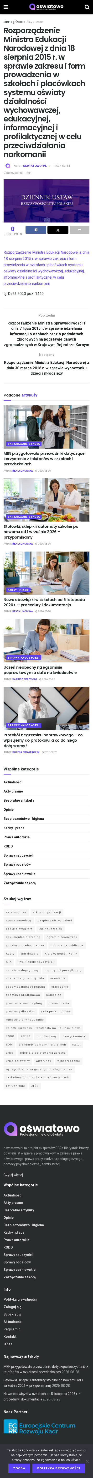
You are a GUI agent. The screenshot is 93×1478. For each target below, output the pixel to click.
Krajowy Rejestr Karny (61, 954)
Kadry (10, 954)
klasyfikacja (30, 954)
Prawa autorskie (17, 837)
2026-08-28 (44, 471)
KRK (9, 962)
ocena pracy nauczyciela (25, 978)
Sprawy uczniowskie (20, 874)
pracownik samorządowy (24, 1003)
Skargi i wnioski (74, 1036)
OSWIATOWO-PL (35, 165)
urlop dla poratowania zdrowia (43, 1053)
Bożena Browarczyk (25, 752)
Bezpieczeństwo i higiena (24, 818)
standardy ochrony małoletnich (42, 1045)
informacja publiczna (67, 945)
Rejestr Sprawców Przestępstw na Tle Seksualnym (43, 1028)
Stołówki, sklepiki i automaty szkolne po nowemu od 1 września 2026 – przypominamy (41, 532)
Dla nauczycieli (50, 929)
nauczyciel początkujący (63, 970)
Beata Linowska (22, 471)
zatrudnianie (15, 1086)
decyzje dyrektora (19, 929)
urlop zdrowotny (18, 1061)
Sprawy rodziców (17, 864)
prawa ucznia (59, 1003)
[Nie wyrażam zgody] (87, 1461)
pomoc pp (54, 995)
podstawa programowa (23, 995)
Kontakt (10, 1336)
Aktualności (13, 782)
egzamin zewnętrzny (61, 937)
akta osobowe (16, 912)
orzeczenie (59, 987)
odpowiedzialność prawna (25, 987)
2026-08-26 (48, 679)
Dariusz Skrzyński (24, 679)
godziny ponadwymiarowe (25, 945)
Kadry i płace (18, 590)
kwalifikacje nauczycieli (36, 962)
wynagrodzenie (68, 1061)
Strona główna (13, 22)
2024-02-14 (62, 165)
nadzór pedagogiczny (22, 970)
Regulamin (12, 1329)
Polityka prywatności (20, 1299)
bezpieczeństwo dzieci (55, 921)
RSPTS (25, 1036)
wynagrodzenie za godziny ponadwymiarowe (39, 1069)
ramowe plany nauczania (25, 1020)
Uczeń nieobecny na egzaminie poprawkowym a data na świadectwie (40, 670)
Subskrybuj (12, 1314)
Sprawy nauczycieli (24, 658)
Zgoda (19, 1468)
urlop (10, 1053)
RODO (8, 846)
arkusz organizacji (47, 912)
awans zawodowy (18, 921)
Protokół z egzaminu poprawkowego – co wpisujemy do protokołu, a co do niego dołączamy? (43, 740)
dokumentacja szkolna (23, 937)
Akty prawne (34, 22)
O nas (8, 1344)
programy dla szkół (20, 1011)
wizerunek (43, 1061)
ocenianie (58, 978)
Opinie (9, 809)
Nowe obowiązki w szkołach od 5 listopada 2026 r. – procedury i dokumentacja (44, 602)
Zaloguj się (12, 1307)
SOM (9, 1045)
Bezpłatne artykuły (19, 800)
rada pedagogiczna (56, 1011)
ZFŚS (35, 1086)
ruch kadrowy (46, 1036)
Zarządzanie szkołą (24, 444)
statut (76, 1045)
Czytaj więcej (13, 1175)
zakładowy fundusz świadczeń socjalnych (37, 1077)
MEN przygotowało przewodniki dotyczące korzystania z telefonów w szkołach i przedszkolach (44, 459)
